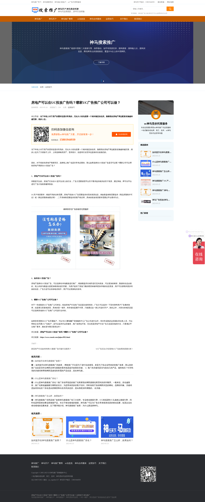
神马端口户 (50, 497)
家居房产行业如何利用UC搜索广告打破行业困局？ (51, 349)
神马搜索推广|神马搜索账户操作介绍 (167, 190)
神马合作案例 (95, 19)
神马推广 (38, 19)
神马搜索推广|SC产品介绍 (163, 181)
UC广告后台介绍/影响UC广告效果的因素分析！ (114, 349)
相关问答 (20, 31)
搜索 (170, 9)
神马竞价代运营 (72, 497)
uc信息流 (81, 19)
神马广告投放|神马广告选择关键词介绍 (168, 200)
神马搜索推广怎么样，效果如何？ (49, 396)
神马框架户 (60, 497)
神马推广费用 (67, 19)
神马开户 (52, 19)
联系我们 (138, 19)
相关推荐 (20, 35)
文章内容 (20, 21)
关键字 (19, 26)
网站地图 (170, 2)
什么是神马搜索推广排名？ (46, 378)
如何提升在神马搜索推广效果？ (48, 361)
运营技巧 (109, 19)
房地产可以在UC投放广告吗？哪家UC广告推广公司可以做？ (21, 16)
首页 (41, 87)
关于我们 (124, 19)
